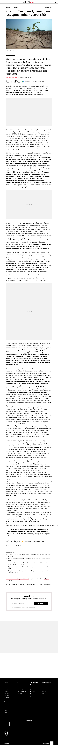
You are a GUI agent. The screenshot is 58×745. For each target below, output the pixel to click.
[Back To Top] (51, 743)
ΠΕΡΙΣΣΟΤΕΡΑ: (10, 552)
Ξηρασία (16, 7)
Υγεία (6, 699)
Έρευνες (6, 701)
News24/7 (44, 684)
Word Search (47, 584)
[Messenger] (15, 81)
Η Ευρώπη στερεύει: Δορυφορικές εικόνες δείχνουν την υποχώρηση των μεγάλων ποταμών (28, 571)
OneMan (44, 689)
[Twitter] (11, 81)
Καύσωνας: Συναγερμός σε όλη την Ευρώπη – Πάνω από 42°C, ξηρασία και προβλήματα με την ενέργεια (28, 563)
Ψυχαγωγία (7, 697)
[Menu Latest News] (56, 2)
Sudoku (34, 584)
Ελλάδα (6, 684)
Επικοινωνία (19, 693)
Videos (6, 710)
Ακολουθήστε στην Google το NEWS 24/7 (17, 579)
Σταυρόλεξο (28, 584)
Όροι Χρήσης (20, 689)
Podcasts (6, 708)
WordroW (39, 584)
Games (14, 584)
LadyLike (44, 691)
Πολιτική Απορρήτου (21, 691)
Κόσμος (6, 689)
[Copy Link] (18, 81)
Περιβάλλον (9, 7)
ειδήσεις (46, 579)
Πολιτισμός (7, 695)
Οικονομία (7, 693)
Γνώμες (6, 691)
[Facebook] (7, 81)
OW (43, 693)
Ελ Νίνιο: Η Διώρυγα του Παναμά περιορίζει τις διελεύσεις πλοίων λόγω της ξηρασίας (29, 555)
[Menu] (2, 2)
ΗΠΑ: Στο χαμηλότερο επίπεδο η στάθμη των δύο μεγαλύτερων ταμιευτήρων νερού (29, 559)
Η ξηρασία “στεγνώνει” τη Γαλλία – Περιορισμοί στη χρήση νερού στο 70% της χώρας (29, 567)
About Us (19, 684)
